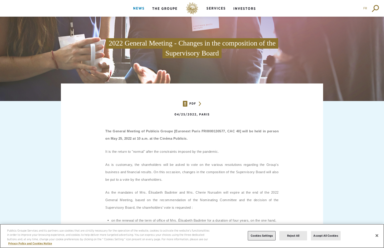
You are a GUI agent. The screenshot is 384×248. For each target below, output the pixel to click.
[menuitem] (139, 12)
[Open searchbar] (376, 8)
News (139, 8)
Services (216, 8)
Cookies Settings (262, 235)
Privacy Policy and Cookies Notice (30, 243)
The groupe (165, 8)
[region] (192, 236)
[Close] (377, 235)
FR (365, 8)
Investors (244, 8)
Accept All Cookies (325, 235)
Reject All (293, 235)
